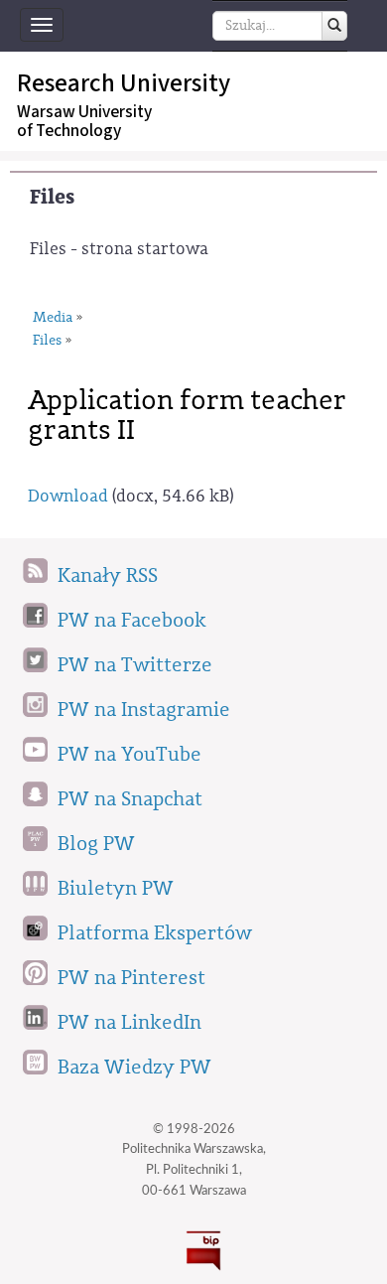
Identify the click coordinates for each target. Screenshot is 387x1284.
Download (68, 496)
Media (52, 318)
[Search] (334, 26)
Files (52, 197)
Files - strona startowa (119, 248)
